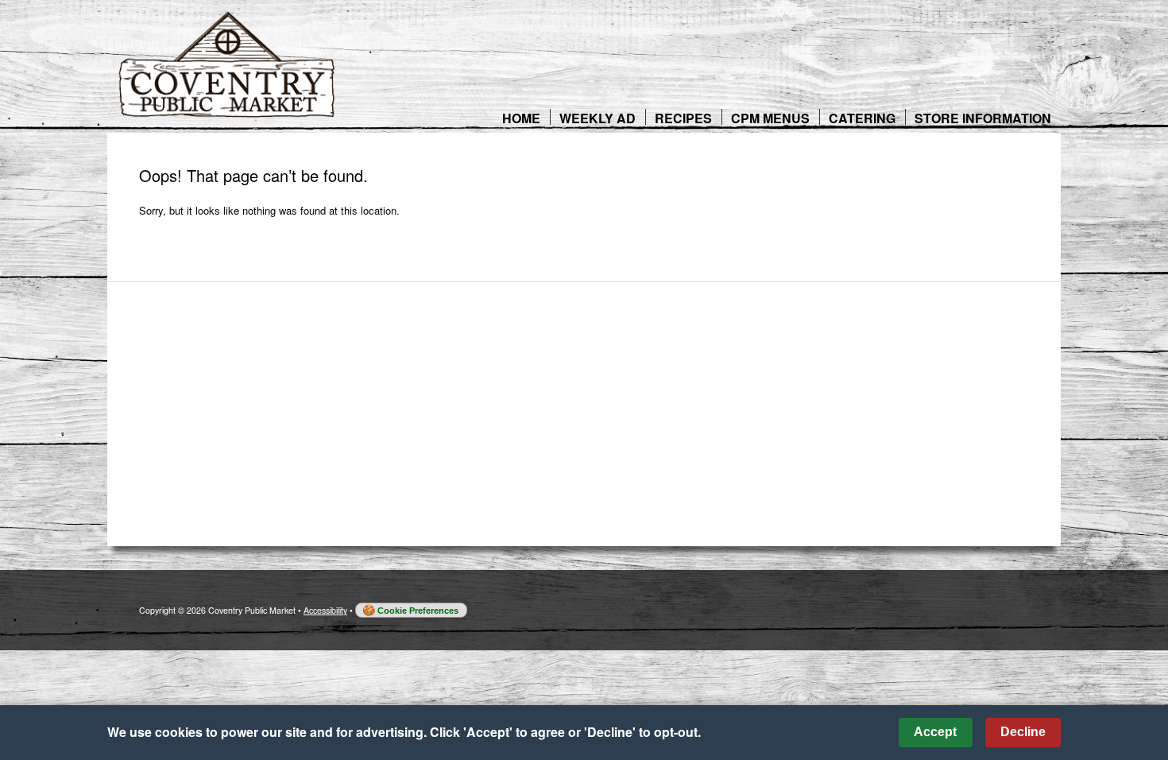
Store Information (983, 118)
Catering (862, 118)
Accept (935, 732)
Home (521, 118)
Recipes (683, 118)
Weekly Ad (597, 118)
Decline (1023, 732)
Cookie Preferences (417, 610)
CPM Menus (770, 118)
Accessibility (325, 610)
